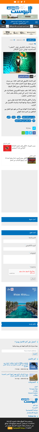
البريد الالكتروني (30, 245)
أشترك (35, 354)
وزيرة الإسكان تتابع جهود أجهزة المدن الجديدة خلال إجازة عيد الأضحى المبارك (15, 375)
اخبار (36, 387)
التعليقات (31, 44)
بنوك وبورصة (33, 389)
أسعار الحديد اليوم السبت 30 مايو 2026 (23, 26)
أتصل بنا (35, 408)
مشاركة (28, 128)
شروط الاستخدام (32, 413)
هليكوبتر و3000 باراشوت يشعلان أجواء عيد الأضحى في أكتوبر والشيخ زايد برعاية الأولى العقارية (15, 364)
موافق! (10, 428)
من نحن (35, 405)
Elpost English (33, 393)
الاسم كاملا (32, 238)
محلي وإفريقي (31, 40)
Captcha (32, 267)
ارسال (33, 279)
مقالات (35, 395)
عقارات (35, 391)
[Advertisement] (19, 191)
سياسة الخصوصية (32, 410)
